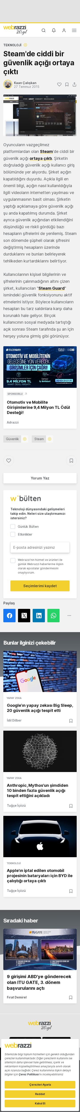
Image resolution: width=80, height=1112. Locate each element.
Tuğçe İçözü (16, 805)
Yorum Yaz (40, 478)
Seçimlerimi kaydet (40, 586)
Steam (46, 151)
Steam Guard (51, 288)
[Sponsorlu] (40, 367)
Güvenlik (12, 439)
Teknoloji (12, 45)
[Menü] (74, 31)
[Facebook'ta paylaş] (10, 615)
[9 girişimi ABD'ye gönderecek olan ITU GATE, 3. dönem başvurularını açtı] (40, 949)
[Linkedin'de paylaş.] (40, 615)
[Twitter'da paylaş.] (25, 615)
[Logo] (15, 29)
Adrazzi (13, 422)
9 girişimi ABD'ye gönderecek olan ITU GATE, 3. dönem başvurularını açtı (39, 982)
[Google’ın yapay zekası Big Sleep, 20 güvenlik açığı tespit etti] (40, 671)
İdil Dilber (14, 720)
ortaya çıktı (41, 158)
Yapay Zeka (14, 698)
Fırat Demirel (17, 997)
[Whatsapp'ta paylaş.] (54, 615)
